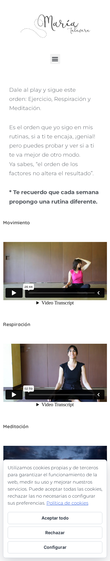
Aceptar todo (55, 517)
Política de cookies (67, 503)
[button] (55, 59)
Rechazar (55, 532)
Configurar (55, 547)
